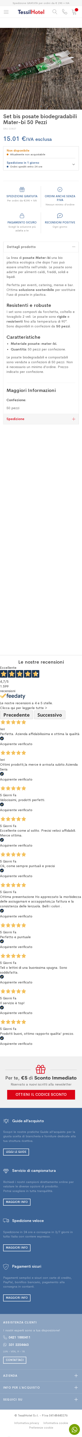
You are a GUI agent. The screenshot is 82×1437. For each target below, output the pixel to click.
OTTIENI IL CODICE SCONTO (41, 1094)
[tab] (41, 247)
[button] (41, 106)
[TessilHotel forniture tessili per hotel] (31, 11)
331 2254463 (19, 1344)
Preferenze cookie (41, 1427)
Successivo (49, 715)
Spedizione (15, 419)
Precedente (16, 715)
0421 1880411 (19, 1337)
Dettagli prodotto (21, 247)
